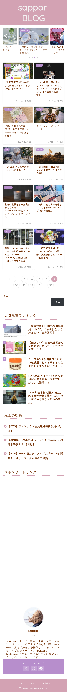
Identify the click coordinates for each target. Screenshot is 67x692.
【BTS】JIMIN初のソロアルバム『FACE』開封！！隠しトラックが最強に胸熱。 (35, 456)
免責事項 (46, 683)
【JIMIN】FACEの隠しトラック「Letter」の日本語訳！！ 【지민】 (35, 442)
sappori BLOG (33, 12)
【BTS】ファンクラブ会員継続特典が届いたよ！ (34, 428)
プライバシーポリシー (26, 683)
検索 (5, 296)
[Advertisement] (33, 512)
